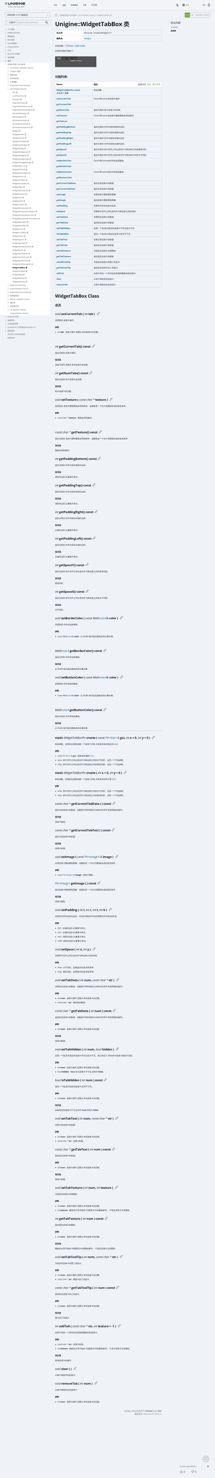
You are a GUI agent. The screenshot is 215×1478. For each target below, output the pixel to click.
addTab (60, 273)
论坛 (55, 5)
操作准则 (11, 40)
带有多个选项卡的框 (76, 45)
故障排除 (11, 331)
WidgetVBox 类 (19, 274)
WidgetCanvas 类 (20, 138)
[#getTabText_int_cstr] (113, 1149)
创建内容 (11, 320)
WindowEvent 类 (19, 117)
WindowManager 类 (21, 113)
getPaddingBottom (65, 126)
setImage (61, 194)
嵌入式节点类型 (14, 54)
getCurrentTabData (66, 183)
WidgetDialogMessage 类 (23, 162)
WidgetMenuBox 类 (21, 225)
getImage (61, 200)
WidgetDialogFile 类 (21, 155)
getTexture (61, 121)
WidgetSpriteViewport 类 (23, 264)
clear (58, 279)
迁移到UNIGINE (14, 33)
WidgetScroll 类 (19, 229)
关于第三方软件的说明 (16, 334)
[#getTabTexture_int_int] (106, 1218)
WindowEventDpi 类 (21, 120)
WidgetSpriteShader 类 (22, 257)
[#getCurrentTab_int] (93, 346)
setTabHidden (63, 228)
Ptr (107, 738)
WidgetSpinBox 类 (20, 243)
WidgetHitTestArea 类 (21, 190)
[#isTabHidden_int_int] (105, 1080)
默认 (149, 84)
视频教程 (11, 36)
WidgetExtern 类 (19, 176)
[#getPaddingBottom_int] (99, 459)
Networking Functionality (20, 292)
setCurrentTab (63, 98)
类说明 (173, 31)
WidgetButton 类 (19, 134)
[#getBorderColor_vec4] (104, 651)
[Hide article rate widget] (208, 1466)
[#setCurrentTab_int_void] (98, 314)
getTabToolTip (63, 267)
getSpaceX (61, 155)
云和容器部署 (13, 324)
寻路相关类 (14, 295)
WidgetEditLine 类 (20, 166)
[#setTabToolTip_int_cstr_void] (121, 1257)
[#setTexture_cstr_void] (111, 400)
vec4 (103, 618)
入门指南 (11, 29)
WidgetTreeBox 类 (20, 271)
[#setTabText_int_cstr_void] (116, 1118)
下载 (84, 5)
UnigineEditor (13, 47)
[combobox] (185, 5)
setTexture (61, 115)
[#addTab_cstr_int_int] (119, 1326)
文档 (64, 5)
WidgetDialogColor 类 (21, 152)
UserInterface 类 (19, 96)
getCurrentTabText (65, 188)
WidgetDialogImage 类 (22, 159)
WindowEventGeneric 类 (23, 127)
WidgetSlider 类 (19, 236)
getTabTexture (63, 256)
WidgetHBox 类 (19, 187)
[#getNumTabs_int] (90, 373)
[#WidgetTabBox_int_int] (125, 773)
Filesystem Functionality (20, 85)
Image (94, 857)
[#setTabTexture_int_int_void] (116, 1188)
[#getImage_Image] (98, 883)
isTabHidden (62, 233)
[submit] (47, 22)
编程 (9, 61)
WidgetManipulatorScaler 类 (24, 215)
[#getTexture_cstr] (100, 432)
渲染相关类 (14, 306)
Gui (113, 738)
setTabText (61, 239)
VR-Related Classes (18, 309)
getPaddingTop (63, 132)
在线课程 (74, 5)
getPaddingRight (64, 138)
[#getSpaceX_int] (87, 591)
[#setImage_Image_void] (116, 857)
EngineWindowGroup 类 (23, 106)
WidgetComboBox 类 (21, 145)
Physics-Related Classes (20, 299)
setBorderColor (63, 160)
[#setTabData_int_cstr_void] (117, 980)
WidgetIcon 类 (18, 197)
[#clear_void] (74, 1369)
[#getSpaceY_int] (86, 565)
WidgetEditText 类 (20, 169)
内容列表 (11, 338)
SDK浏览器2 (12, 43)
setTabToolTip (63, 262)
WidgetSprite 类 (19, 250)
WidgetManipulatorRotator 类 (25, 211)
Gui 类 (15, 92)
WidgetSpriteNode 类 (21, 253)
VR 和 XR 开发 (13, 317)
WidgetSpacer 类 (19, 239)
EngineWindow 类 (20, 103)
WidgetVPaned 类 (20, 278)
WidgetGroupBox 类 (21, 183)
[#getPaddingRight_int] (96, 512)
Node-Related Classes (19, 288)
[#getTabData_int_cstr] (114, 1011)
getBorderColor (64, 166)
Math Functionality (18, 285)
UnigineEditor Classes (19, 313)
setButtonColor (64, 172)
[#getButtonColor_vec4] (104, 710)
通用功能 (13, 75)
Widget (87, 38)
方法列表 (174, 27)
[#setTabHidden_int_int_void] (117, 1049)
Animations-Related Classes (21, 68)
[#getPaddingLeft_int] (94, 538)
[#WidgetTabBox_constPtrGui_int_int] (153, 738)
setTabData (62, 217)
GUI (92, 755)
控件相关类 (14, 78)
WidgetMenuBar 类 (20, 222)
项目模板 (11, 57)
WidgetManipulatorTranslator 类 (26, 218)
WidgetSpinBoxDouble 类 (23, 246)
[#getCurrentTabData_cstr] (113, 804)
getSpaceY (61, 149)
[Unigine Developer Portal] (15, 5)
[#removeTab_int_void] (95, 1383)
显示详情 (156, 84)
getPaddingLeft (64, 143)
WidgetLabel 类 (19, 201)
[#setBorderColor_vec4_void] (121, 618)
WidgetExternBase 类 (21, 173)
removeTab (62, 284)
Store (94, 5)
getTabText (61, 245)
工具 (9, 50)
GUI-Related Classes (18, 89)
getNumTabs (62, 110)
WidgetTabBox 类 (20, 267)
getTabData (62, 222)
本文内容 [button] (176, 22)
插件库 (12, 302)
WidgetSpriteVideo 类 (21, 260)
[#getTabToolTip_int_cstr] (117, 1288)
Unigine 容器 (15, 71)
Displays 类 (17, 99)
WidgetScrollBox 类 (20, 232)
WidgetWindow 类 (20, 281)
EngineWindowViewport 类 (24, 110)
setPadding (62, 205)
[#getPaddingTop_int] (93, 485)
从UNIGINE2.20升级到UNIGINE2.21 (22, 327)
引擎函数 (13, 82)
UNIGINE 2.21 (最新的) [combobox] (17, 15)
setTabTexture (63, 250)
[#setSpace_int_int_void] (94, 949)
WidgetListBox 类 (20, 204)
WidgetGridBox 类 (20, 180)
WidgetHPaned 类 (20, 194)
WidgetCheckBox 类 (21, 141)
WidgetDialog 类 (19, 148)
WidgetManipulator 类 (22, 208)
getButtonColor (64, 177)
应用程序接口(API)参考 (16, 64)
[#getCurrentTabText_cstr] (113, 830)
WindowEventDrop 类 (21, 124)
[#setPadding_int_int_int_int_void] (110, 910)
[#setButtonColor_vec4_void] (121, 677)
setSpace (60, 211)
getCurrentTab (63, 104)
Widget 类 (17, 131)
